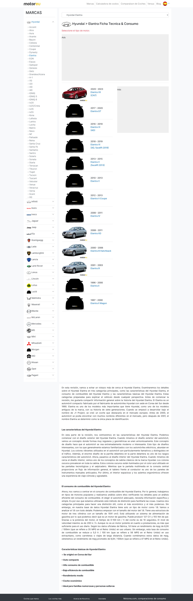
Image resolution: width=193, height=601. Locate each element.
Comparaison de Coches (133, 3)
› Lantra (32, 121)
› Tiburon (32, 168)
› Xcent (31, 194)
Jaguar (35, 220)
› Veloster (32, 181)
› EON (31, 58)
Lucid (34, 291)
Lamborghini (38, 253)
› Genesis (32, 68)
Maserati (36, 304)
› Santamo (33, 150)
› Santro (32, 153)
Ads (64, 37)
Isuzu (34, 208)
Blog (158, 3)
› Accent (32, 27)
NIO (33, 356)
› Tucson (32, 175)
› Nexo (31, 131)
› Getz (31, 71)
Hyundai (36, 21)
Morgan (35, 349)
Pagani (35, 375)
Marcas (90, 3)
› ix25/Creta (34, 105)
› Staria (31, 162)
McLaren (36, 317)
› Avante (32, 36)
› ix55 (31, 112)
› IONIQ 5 (32, 96)
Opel (34, 368)
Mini (34, 336)
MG (33, 330)
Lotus (34, 285)
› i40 (30, 90)
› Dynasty (32, 52)
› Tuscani (32, 178)
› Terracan (33, 165)
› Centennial (34, 46)
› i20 (30, 83)
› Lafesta (32, 118)
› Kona (31, 115)
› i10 (30, 80)
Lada (34, 246)
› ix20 (31, 102)
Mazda (35, 310)
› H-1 (30, 77)
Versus (151, 3)
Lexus (34, 272)
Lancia (35, 259)
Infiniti (35, 201)
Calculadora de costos (107, 3)
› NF (30, 134)
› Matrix (32, 128)
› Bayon (31, 39)
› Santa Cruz (34, 143)
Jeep (34, 227)
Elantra (93, 24)
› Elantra (32, 55)
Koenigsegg (37, 240)
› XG (30, 197)
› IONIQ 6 (32, 99)
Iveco (34, 214)
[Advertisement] (115, 58)
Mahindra (36, 298)
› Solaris (32, 156)
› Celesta (32, 42)
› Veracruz (33, 187)
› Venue (31, 184)
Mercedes (36, 323)
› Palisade (33, 137)
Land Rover (37, 265)
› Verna (31, 191)
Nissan (35, 362)
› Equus (31, 61)
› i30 (30, 87)
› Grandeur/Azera (36, 74)
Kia (33, 233)
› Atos (31, 30)
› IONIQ (31, 93)
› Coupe (32, 49)
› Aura (31, 33)
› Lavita (31, 124)
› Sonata (32, 159)
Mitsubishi (36, 343)
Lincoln (35, 278)
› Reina (31, 140)
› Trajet (31, 172)
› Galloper (33, 65)
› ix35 (31, 109)
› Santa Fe (33, 146)
